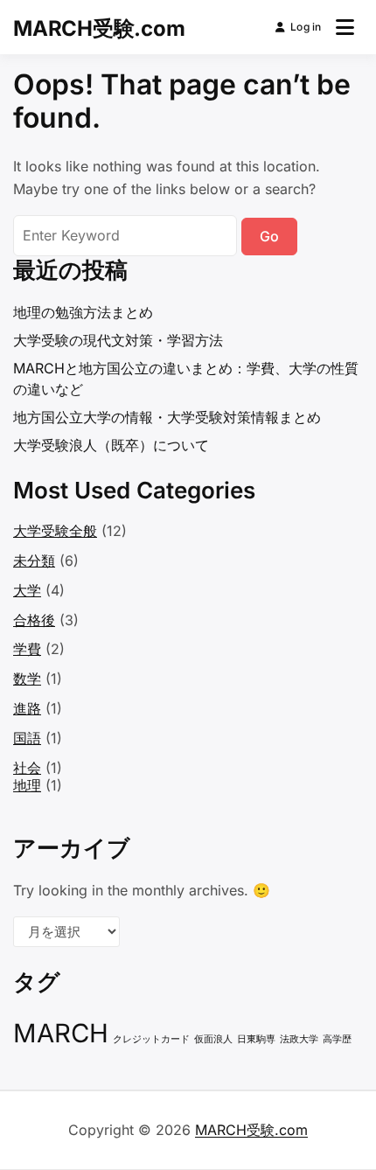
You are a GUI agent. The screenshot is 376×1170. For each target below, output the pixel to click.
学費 (27, 649)
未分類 (34, 560)
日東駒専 (256, 1039)
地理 (27, 785)
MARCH (60, 1033)
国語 (27, 738)
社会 (27, 768)
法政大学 (299, 1039)
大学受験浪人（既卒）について (111, 445)
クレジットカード (151, 1039)
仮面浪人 (213, 1039)
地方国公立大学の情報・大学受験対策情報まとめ (167, 417)
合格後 (34, 620)
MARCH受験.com (99, 28)
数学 (27, 678)
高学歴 (337, 1039)
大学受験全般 (55, 531)
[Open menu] (345, 27)
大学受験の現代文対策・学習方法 (118, 340)
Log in (305, 26)
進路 (27, 708)
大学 (27, 590)
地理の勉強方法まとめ (83, 312)
